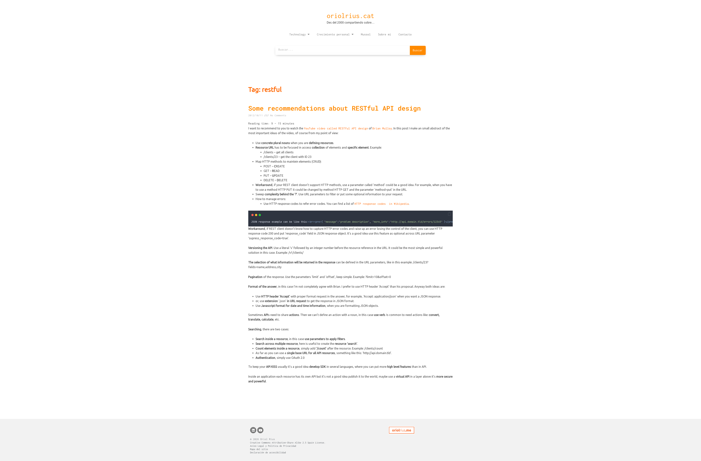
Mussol (366, 34)
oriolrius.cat (350, 16)
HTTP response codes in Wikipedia (382, 203)
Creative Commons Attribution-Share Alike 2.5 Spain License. (287, 442)
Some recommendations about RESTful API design (334, 108)
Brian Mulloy (382, 128)
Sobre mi (384, 34)
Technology (297, 34)
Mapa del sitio (259, 449)
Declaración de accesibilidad (268, 452)
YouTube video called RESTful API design (336, 128)
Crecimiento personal (333, 34)
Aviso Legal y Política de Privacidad (273, 446)
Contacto (405, 34)
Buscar (418, 50)
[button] (449, 214)
